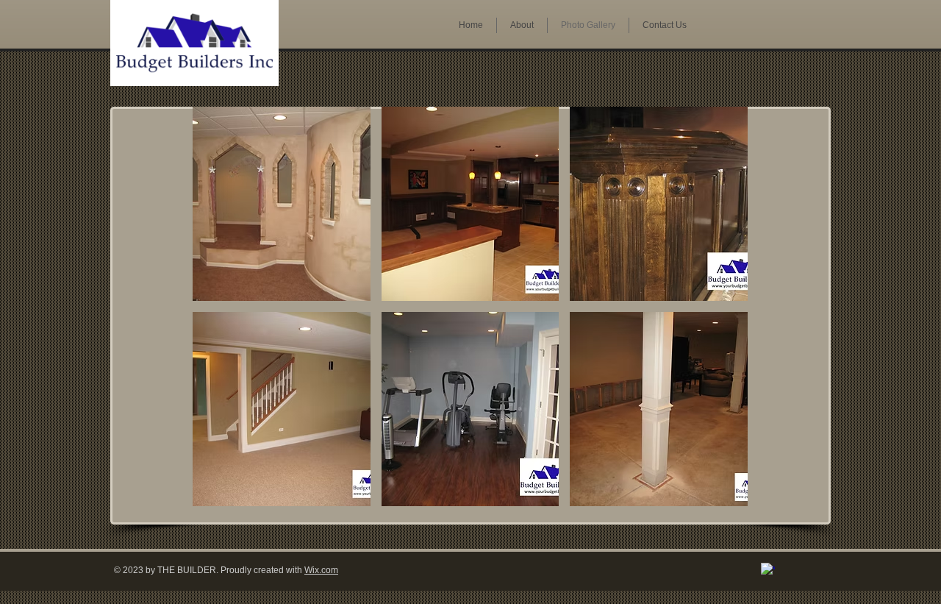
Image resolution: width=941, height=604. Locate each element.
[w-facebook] (768, 570)
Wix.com (321, 570)
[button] (282, 204)
